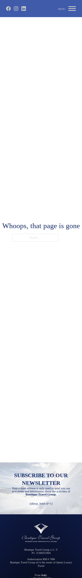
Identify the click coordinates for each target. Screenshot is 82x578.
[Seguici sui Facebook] (8, 8)
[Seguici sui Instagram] (16, 8)
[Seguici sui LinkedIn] (23, 8)
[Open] (67, 8)
